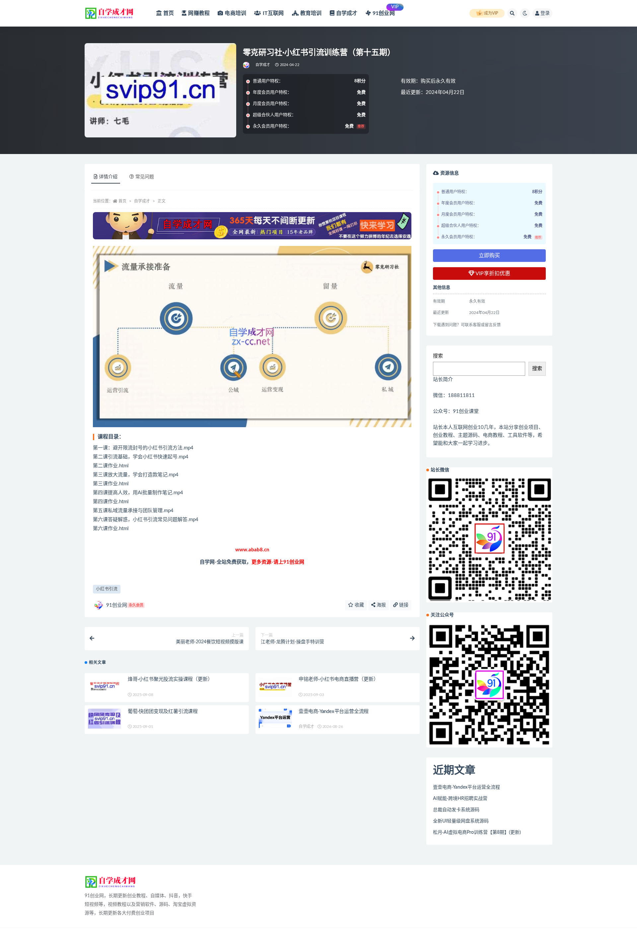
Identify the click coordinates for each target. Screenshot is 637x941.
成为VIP (491, 13)
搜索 (438, 355)
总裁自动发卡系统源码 (456, 810)
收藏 (358, 605)
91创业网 (124, 605)
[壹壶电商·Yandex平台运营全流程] (275, 718)
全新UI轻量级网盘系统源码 (461, 821)
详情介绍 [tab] (108, 177)
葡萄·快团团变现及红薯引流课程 (163, 711)
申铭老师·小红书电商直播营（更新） (339, 679)
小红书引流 (106, 589)
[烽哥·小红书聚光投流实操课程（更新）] (104, 686)
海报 (380, 605)
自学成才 (262, 65)
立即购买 (489, 255)
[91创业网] (246, 65)
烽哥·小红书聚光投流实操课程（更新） (170, 679)
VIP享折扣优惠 (492, 273)
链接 (403, 605)
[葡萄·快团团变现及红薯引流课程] (104, 719)
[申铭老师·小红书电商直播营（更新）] (275, 686)
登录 (545, 13)
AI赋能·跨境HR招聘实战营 (460, 798)
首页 (122, 201)
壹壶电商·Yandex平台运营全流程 (334, 711)
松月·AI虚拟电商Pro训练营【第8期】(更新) (477, 832)
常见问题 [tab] (144, 177)
